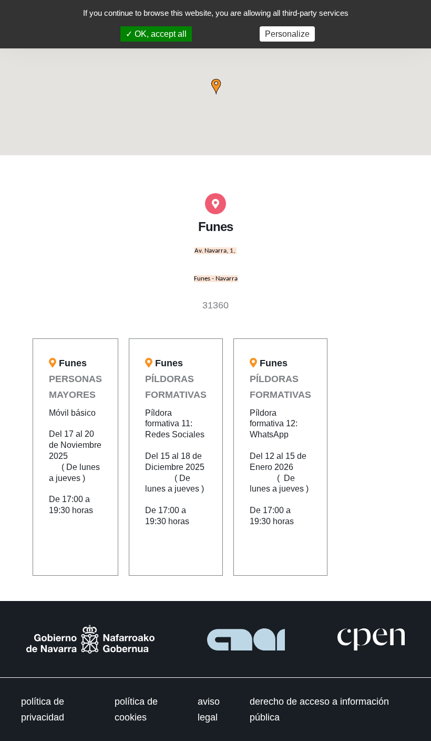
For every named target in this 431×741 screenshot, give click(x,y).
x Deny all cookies (224, 34)
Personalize (287, 33)
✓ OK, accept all (156, 33)
